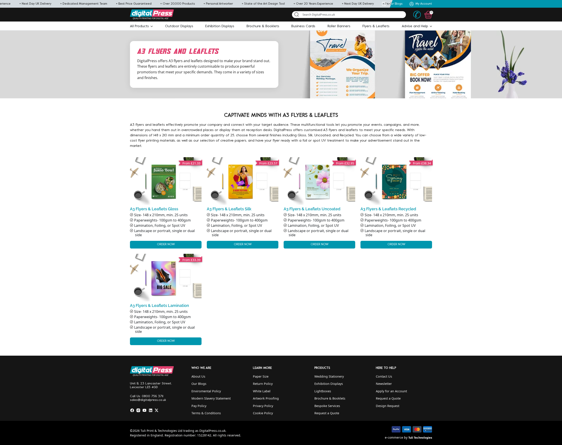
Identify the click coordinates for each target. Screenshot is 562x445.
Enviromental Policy (206, 391)
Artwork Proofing (266, 398)
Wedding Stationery (329, 376)
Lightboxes (322, 391)
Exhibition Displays (328, 384)
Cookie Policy (263, 413)
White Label (261, 391)
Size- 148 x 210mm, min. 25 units (161, 215)
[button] (141, 26)
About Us (198, 376)
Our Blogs (198, 384)
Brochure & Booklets (329, 398)
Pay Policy (198, 406)
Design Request (387, 406)
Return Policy (263, 384)
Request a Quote (326, 413)
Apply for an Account (391, 391)
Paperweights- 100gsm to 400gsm (162, 220)
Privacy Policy (263, 406)
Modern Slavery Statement (211, 398)
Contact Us (384, 376)
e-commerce (394, 437)
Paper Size (260, 376)
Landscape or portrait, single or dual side (164, 232)
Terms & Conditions (206, 413)
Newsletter (384, 384)
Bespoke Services (327, 406)
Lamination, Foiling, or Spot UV (159, 225)
